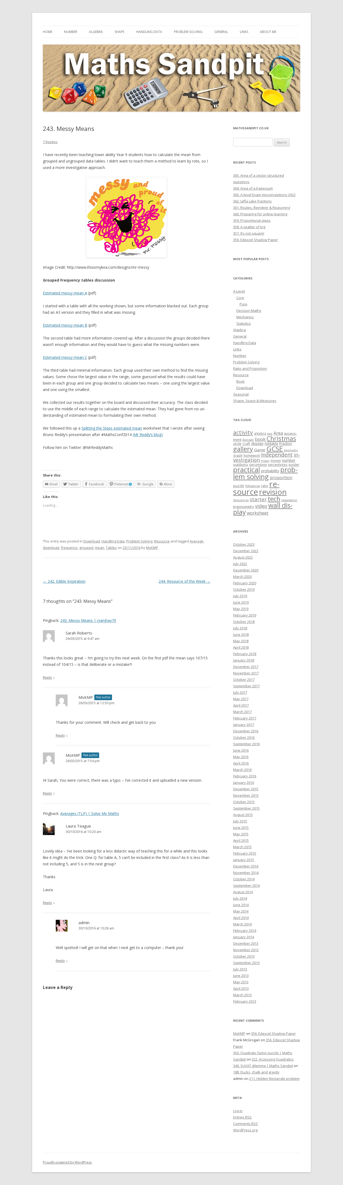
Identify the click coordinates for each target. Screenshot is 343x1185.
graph (238, 455)
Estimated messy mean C (65, 357)
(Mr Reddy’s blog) (148, 434)
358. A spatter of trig (249, 226)
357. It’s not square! (248, 233)
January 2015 (243, 859)
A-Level (239, 291)
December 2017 (245, 666)
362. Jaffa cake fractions (252, 201)
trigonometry (243, 506)
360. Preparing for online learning (260, 214)
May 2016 (240, 756)
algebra (260, 433)
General (221, 31)
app (270, 433)
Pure (243, 304)
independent (277, 454)
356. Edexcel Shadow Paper (255, 239)
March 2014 (242, 924)
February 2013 (244, 1001)
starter (258, 499)
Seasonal (241, 394)
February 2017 (244, 718)
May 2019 (240, 608)
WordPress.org (245, 1130)
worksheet (257, 513)
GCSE (274, 448)
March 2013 (242, 994)
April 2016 (241, 763)
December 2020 (245, 570)
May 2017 (240, 698)
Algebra (96, 31)
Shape (119, 31)
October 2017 (244, 679)
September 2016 (246, 743)
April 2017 (241, 705)
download (51, 547)
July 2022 (240, 563)
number (288, 460)
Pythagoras (252, 486)
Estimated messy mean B (65, 325)
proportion (281, 478)
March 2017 (242, 711)
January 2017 (243, 724)
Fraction (285, 443)
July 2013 (240, 969)
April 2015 (241, 840)
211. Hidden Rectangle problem (274, 1078)
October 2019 (244, 589)
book (260, 439)
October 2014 (244, 879)
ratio (264, 485)
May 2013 (240, 982)
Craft (246, 443)
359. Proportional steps (252, 220)
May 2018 (240, 640)
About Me (268, 31)
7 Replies (50, 141)
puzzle (238, 485)
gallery (243, 448)
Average (196, 541)
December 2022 (245, 550)
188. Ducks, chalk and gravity (256, 1072)
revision (273, 492)
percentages (278, 464)
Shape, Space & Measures (254, 400)
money (275, 460)
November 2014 (246, 872)
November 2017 (246, 673)
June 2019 (241, 602)
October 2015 (244, 801)
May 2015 (240, 834)
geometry (291, 450)
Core (240, 297)
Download (91, 541)
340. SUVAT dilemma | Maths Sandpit (263, 1065)
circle (237, 443)
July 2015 (240, 821)
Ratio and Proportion (250, 368)
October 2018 (244, 621)
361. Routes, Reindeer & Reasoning (261, 207)
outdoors (240, 464)
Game (259, 449)
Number (70, 31)
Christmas (281, 438)
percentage (258, 464)
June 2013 (241, 975)
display (257, 443)
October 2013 (244, 956)
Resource (162, 541)
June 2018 (241, 634)
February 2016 (244, 776)
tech (274, 498)
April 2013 (241, 988)
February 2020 (244, 583)
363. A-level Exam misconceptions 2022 (264, 194)
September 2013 (246, 962)
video (261, 506)
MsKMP (152, 547)
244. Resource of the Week (184, 581)
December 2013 (245, 943)
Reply (47, 677)
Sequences (241, 500)
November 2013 (246, 949)
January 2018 (243, 660)
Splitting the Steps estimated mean (111, 428)
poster (294, 464)
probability (270, 470)
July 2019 (240, 595)
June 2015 (241, 827)
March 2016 (242, 769)
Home (47, 31)
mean (99, 547)
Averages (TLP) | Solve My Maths (89, 813)
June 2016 (241, 750)
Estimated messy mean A (65, 293)
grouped (86, 547)
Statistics (243, 323)
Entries (242, 1117)
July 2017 (240, 692)
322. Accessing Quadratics (273, 1059)
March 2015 (242, 846)
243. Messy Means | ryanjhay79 (88, 620)
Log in (238, 1110)
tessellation (289, 500)
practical (246, 469)
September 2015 (246, 808)
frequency (69, 547)
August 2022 (243, 557)
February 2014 (244, 930)
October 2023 (244, 544)
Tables (111, 547)
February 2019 (244, 615)
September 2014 (246, 885)
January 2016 (243, 782)
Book (240, 381)
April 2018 (241, 647)
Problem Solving (188, 31)
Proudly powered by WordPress (67, 1162)
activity (243, 432)
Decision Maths (248, 310)
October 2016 (244, 737)
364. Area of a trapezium (253, 188)
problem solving (265, 473)
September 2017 (246, 686)
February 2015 (244, 853)
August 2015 (243, 814)
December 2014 (245, 866)
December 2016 (245, 731)
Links (244, 31)
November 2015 (246, 795)
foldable (271, 443)
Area (278, 433)
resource (256, 488)
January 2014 (243, 937)
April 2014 (241, 917)
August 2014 (243, 891)
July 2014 (240, 898)
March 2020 (242, 576)
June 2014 (241, 904)
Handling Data (149, 31)
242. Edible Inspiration (64, 581)
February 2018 (244, 653)
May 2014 (240, 911)
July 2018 (240, 628)
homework (252, 455)
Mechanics (245, 317)
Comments (245, 1123)
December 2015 (245, 789)
